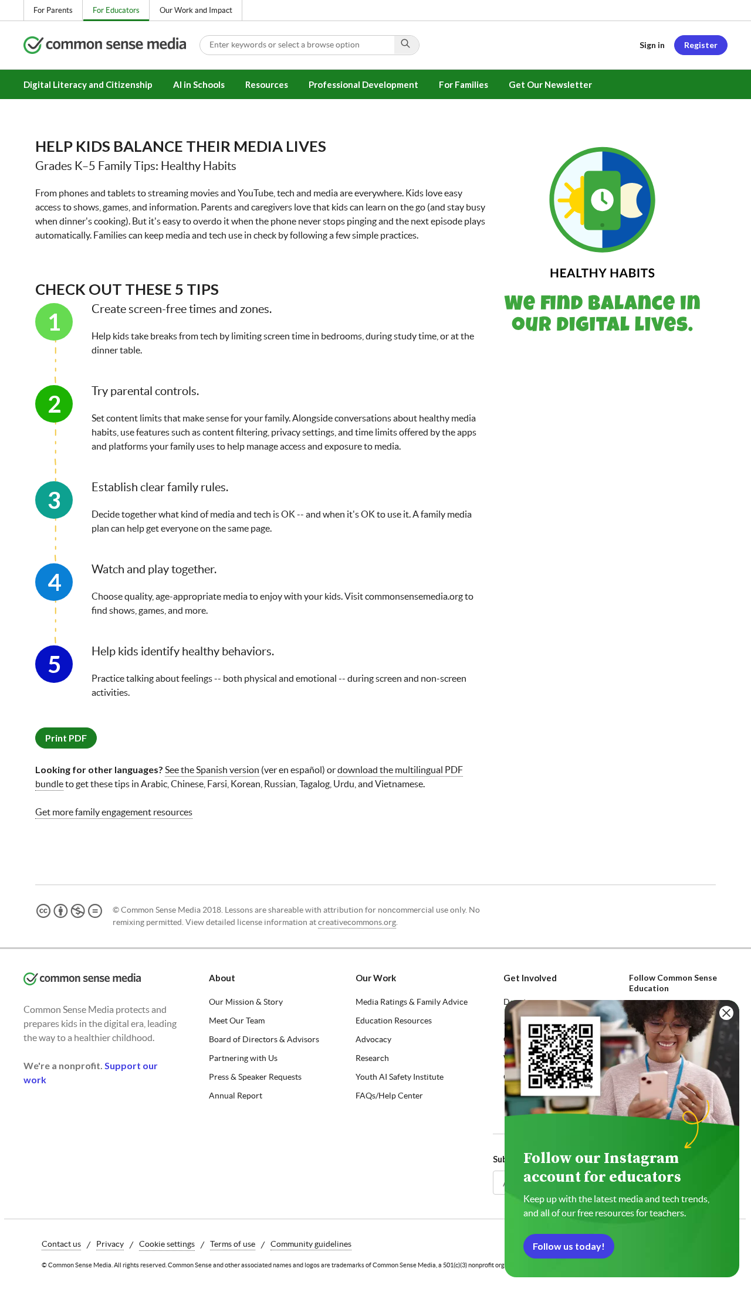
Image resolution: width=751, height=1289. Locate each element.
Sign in (652, 45)
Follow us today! (569, 1245)
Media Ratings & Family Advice (412, 1001)
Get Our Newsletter (550, 84)
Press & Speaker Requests (255, 1076)
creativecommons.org (357, 922)
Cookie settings (167, 1244)
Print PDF (66, 737)
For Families (463, 84)
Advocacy (373, 1039)
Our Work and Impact (196, 10)
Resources (266, 84)
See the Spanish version (212, 769)
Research (372, 1058)
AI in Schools (199, 84)
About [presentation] (222, 977)
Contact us (61, 1244)
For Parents (53, 10)
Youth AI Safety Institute (400, 1076)
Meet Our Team (237, 1020)
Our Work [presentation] (376, 977)
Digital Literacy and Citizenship (88, 84)
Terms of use (232, 1244)
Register (701, 45)
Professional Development (363, 84)
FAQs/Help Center (389, 1095)
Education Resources (394, 1020)
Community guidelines (310, 1244)
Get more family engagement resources (113, 812)
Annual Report (235, 1095)
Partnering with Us (243, 1058)
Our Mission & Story (246, 1001)
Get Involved (530, 977)
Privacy (110, 1244)
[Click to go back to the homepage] (111, 45)
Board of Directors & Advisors (264, 1039)
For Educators (116, 10)
